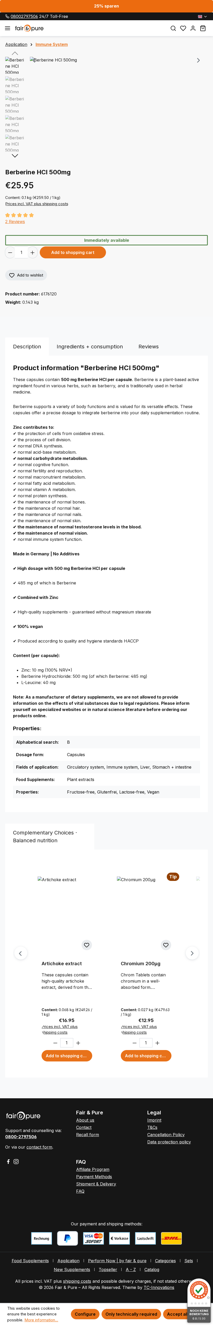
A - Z (131, 1269)
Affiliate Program (92, 1169)
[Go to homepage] (89, 28)
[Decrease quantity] (10, 252)
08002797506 (24, 16)
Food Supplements (30, 1260)
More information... (41, 1319)
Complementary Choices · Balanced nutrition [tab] (45, 837)
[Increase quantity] (33, 252)
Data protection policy (169, 1141)
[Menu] (7, 28)
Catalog (151, 1269)
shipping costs (77, 1281)
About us (85, 1120)
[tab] (27, 346)
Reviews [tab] (148, 346)
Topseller (108, 1269)
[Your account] (193, 28)
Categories (165, 1260)
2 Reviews (15, 221)
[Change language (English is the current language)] (203, 16)
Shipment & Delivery (96, 1183)
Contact (83, 1127)
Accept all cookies (186, 1314)
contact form (39, 1147)
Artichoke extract (62, 963)
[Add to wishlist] (87, 945)
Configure (85, 1314)
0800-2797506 (21, 1136)
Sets (188, 1260)
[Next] (198, 60)
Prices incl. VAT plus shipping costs (36, 203)
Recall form (87, 1134)
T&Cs (152, 1127)
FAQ (80, 1191)
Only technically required (131, 1314)
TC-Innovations (159, 1287)
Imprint (154, 1120)
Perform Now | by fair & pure (117, 1260)
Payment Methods (94, 1176)
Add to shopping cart (72, 252)
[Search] (173, 28)
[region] (106, 105)
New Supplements (72, 1269)
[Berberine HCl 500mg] (116, 61)
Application (68, 1260)
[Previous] (34, 60)
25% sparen (106, 6)
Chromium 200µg (141, 963)
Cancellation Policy (166, 1134)
